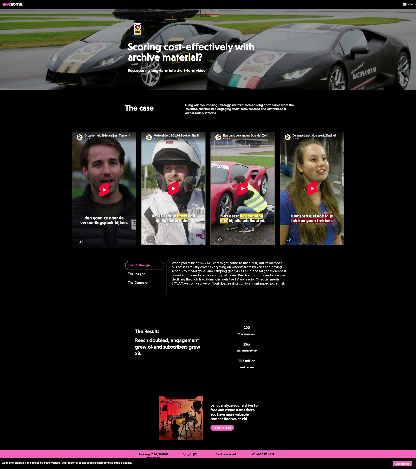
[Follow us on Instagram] (184, 455)
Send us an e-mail (226, 454)
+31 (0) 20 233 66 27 (263, 454)
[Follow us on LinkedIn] (194, 455)
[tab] (144, 265)
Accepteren (402, 463)
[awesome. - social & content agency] (12, 4)
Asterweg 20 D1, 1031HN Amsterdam (153, 456)
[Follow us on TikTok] (189, 455)
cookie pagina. (123, 462)
